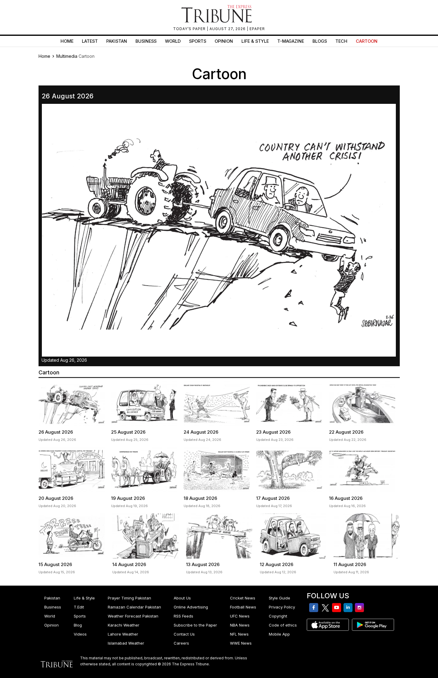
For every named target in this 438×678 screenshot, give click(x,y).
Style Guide (279, 598)
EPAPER (257, 28)
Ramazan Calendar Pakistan (134, 607)
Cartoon (366, 41)
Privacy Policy (282, 607)
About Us (182, 598)
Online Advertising (191, 607)
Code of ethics (283, 625)
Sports (197, 41)
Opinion (224, 41)
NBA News (240, 625)
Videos (80, 634)
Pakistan (116, 41)
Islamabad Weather (126, 643)
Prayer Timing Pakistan (129, 598)
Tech (341, 41)
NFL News (239, 634)
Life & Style (255, 41)
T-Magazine (290, 41)
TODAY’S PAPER (190, 28)
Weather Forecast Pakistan (133, 616)
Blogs (319, 41)
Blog (78, 625)
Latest (90, 41)
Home (67, 41)
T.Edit (79, 607)
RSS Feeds (183, 616)
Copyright (278, 616)
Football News (243, 607)
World (173, 41)
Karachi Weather (123, 625)
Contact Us (184, 634)
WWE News (241, 643)
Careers (181, 643)
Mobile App (279, 634)
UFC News (240, 616)
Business (146, 41)
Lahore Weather (123, 634)
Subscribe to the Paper (195, 625)
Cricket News (242, 598)
